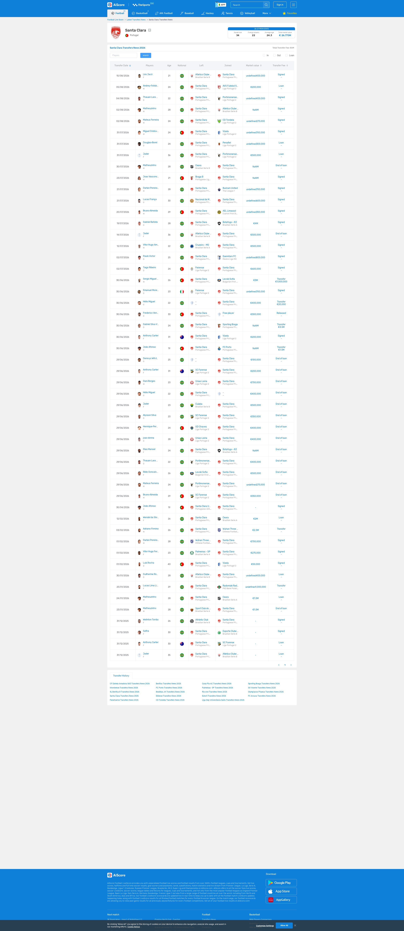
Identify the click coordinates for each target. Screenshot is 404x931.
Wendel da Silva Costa (151, 517)
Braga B (199, 176)
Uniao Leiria (201, 381)
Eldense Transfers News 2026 (168, 696)
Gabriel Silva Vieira (151, 324)
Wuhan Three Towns (233, 529)
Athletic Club (201, 619)
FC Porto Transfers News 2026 (169, 687)
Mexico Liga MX (230, 259)
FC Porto (227, 347)
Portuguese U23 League (206, 509)
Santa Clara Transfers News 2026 (124, 696)
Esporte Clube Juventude (235, 631)
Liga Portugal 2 (229, 89)
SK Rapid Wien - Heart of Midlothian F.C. (125, 919)
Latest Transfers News (136, 19)
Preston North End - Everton (167, 919)
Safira (146, 631)
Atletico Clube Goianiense (208, 74)
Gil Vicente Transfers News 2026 (262, 687)
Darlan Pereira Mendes (151, 188)
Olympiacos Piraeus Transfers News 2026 (266, 691)
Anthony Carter (150, 335)
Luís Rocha (148, 563)
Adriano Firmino (151, 528)
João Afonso (149, 347)
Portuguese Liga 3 (203, 179)
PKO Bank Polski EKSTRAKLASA (236, 588)
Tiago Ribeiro (149, 267)
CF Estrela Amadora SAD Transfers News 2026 (130, 683)
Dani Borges (149, 381)
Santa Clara (228, 74)
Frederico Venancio (151, 313)
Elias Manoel (149, 449)
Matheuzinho (149, 108)
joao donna (148, 438)
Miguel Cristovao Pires (151, 131)
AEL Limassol (229, 211)
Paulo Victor (149, 256)
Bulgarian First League (233, 282)
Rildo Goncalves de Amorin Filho (151, 472)
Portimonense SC (231, 97)
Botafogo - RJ (230, 222)
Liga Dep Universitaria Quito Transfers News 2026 (223, 700)
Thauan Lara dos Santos (151, 97)
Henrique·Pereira (151, 426)
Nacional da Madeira (205, 199)
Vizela (226, 131)
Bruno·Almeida (150, 210)
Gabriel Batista (150, 222)
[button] (267, 13)
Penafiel (227, 142)
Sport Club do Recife (205, 608)
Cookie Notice (134, 927)
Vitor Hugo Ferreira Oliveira (151, 551)
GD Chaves (201, 426)
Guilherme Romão (151, 574)
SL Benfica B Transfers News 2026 (124, 691)
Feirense (199, 267)
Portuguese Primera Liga (234, 77)
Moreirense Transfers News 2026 (124, 687)
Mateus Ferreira (151, 119)
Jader (146, 154)
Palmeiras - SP (202, 551)
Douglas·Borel (150, 142)
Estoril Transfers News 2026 (214, 696)
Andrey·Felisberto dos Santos (151, 85)
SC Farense (201, 370)
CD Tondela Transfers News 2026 (170, 700)
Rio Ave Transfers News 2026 (214, 691)
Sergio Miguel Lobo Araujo (151, 279)
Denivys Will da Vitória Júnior (151, 358)
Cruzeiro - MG (202, 245)
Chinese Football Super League (236, 532)
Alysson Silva (149, 415)
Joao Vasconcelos (151, 176)
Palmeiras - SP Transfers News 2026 (217, 687)
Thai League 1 (229, 191)
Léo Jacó (147, 74)
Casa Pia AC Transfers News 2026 (216, 683)
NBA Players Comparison (260, 919)
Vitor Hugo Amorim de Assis (151, 244)
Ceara (198, 165)
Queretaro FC (229, 256)
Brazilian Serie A (230, 225)
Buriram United (230, 188)
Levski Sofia (229, 279)
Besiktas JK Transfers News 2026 (170, 691)
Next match (113, 914)
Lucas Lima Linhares (151, 585)
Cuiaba (198, 404)
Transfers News (209, 919)
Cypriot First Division (232, 214)
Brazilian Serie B (202, 77)
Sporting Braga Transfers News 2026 (264, 683)
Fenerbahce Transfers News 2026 (124, 700)
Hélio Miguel (149, 301)
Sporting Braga (230, 324)
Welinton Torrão (150, 619)
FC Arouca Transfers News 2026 (262, 696)
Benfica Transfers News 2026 (168, 683)
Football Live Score (115, 19)
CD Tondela (228, 120)
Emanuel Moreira (151, 290)
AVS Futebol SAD (231, 86)
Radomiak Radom (231, 585)
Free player (228, 313)
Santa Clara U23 (203, 506)
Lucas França (150, 199)
